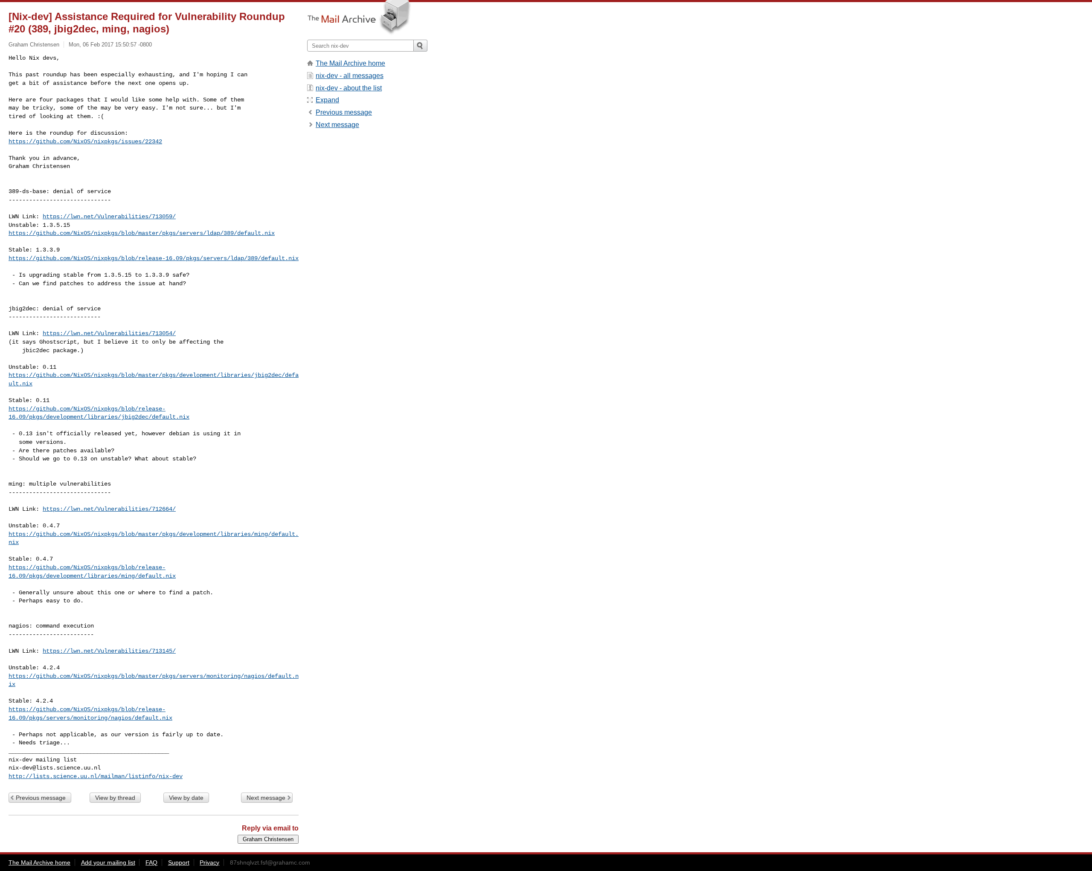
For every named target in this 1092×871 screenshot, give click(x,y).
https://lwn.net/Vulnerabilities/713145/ (109, 651)
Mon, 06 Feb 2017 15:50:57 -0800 (110, 44)
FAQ (151, 862)
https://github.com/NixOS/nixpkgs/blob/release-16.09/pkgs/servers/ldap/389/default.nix (154, 258)
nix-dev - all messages (349, 75)
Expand (327, 100)
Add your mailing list (108, 862)
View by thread (115, 797)
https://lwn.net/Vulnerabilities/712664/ (109, 509)
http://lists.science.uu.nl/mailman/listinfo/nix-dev (96, 776)
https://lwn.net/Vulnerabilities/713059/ (109, 216)
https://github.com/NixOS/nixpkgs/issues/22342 (85, 141)
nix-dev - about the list (349, 88)
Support (178, 862)
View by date (186, 797)
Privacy (209, 862)
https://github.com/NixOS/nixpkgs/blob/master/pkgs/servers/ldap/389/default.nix (142, 233)
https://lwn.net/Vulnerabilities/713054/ (109, 333)
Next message (266, 797)
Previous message (41, 797)
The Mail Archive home (350, 63)
